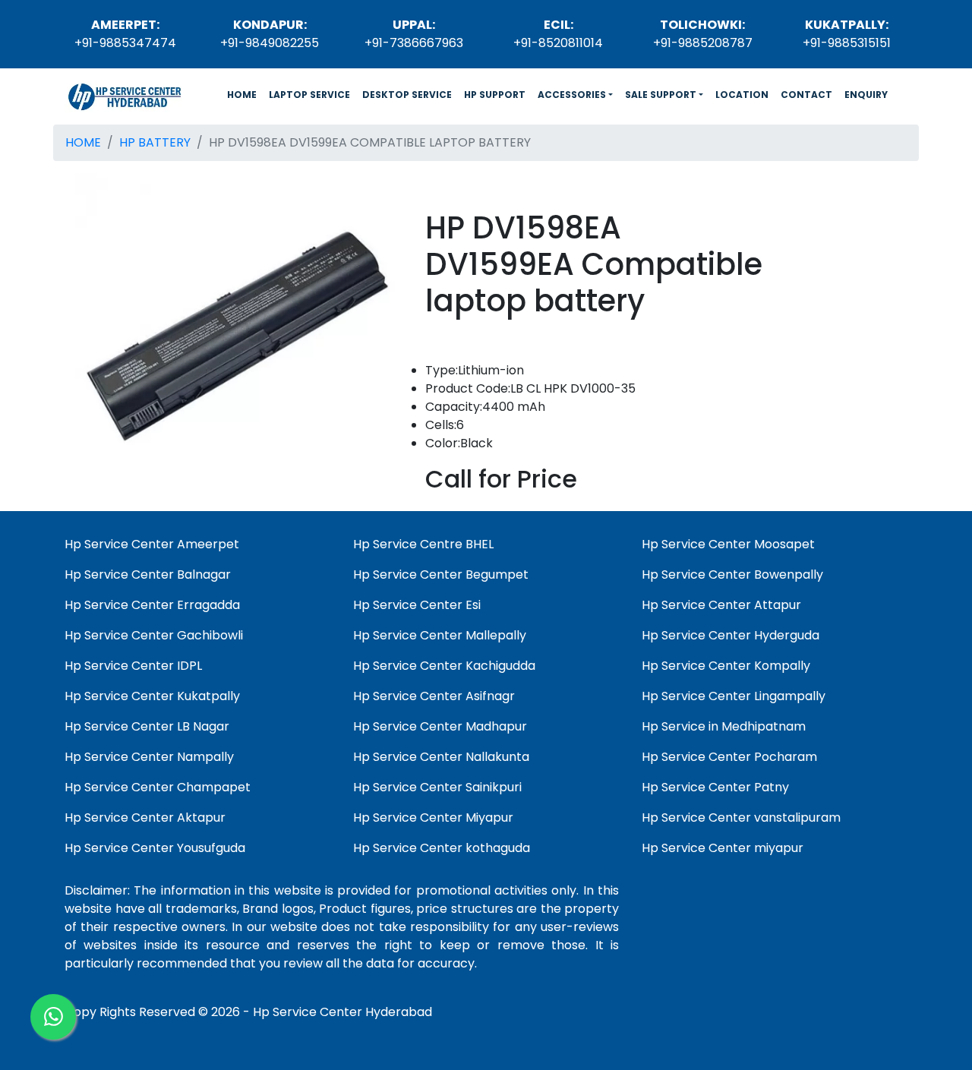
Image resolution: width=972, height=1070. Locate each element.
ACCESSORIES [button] (572, 94)
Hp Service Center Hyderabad (342, 1012)
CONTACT (806, 94)
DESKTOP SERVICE (407, 94)
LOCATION (741, 94)
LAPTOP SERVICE (309, 94)
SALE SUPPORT (660, 94)
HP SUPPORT (494, 94)
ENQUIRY (866, 94)
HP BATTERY (155, 142)
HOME (245, 94)
